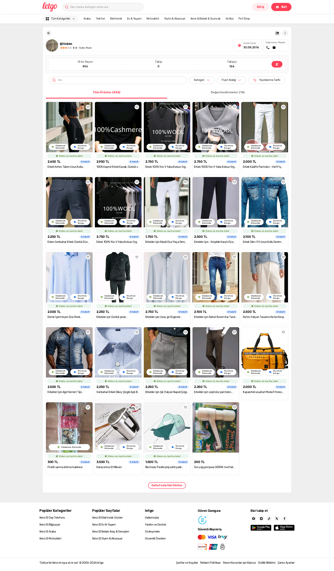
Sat (284, 7)
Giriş (260, 7)
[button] (277, 33)
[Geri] (49, 33)
